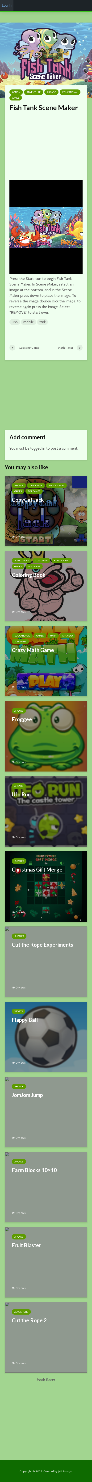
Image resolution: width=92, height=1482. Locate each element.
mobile (28, 322)
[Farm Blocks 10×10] (46, 1187)
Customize (36, 485)
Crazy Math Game (33, 650)
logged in (37, 448)
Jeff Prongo (65, 1471)
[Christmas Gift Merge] (46, 886)
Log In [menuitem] (7, 5)
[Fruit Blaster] (46, 1262)
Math (53, 635)
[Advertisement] (46, 144)
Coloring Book (29, 575)
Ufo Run (21, 794)
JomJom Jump (27, 1095)
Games (15, 97)
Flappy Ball (25, 1020)
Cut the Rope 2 (29, 1320)
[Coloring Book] (46, 585)
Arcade (51, 92)
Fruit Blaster (26, 1245)
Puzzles (19, 861)
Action (16, 92)
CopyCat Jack (28, 500)
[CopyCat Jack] (46, 510)
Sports (18, 1011)
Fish (15, 322)
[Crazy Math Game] (46, 661)
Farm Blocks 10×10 (34, 1170)
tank (42, 322)
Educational (70, 92)
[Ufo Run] (46, 811)
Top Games (34, 491)
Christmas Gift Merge (37, 869)
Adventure (34, 92)
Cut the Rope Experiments (42, 945)
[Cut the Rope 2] (46, 1337)
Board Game (21, 560)
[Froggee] (46, 736)
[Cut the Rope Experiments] (46, 961)
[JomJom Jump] (46, 1111)
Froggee (22, 719)
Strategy (68, 635)
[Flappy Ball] (46, 1036)
